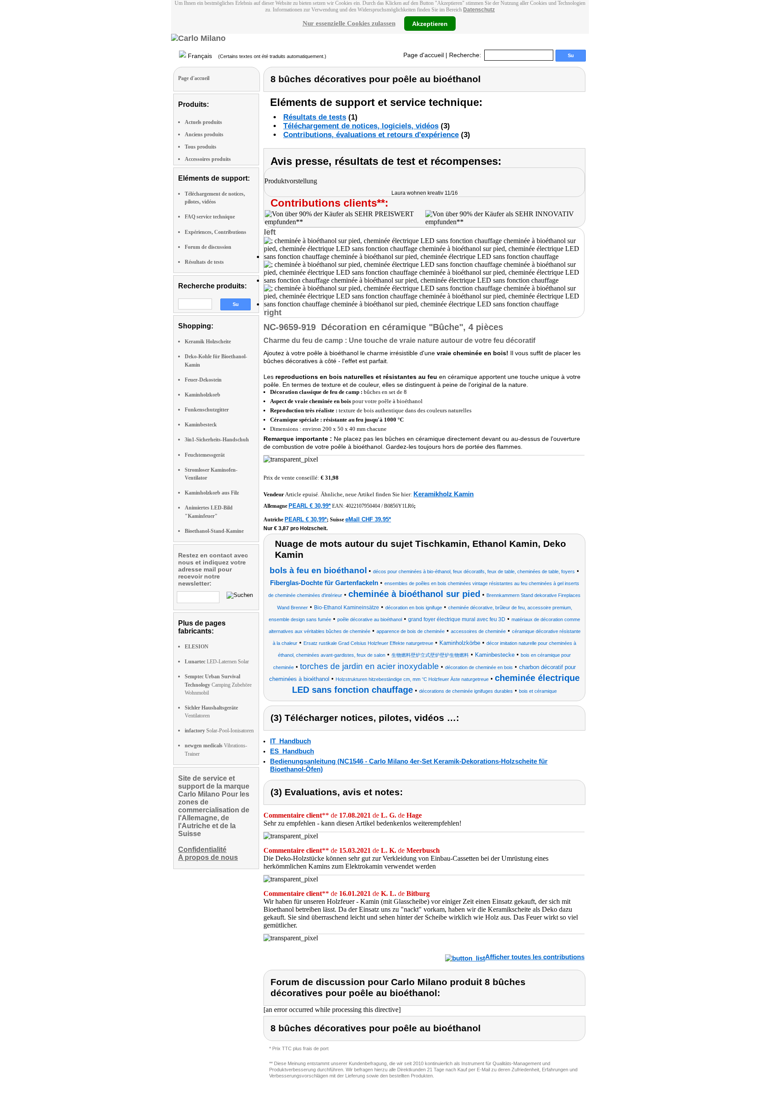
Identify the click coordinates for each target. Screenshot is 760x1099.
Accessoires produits (208, 159)
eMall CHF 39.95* (368, 519)
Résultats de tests (204, 262)
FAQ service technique (210, 217)
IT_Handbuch (290, 741)
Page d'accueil (423, 54)
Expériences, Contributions (215, 232)
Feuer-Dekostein (203, 380)
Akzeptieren (430, 23)
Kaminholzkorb (202, 395)
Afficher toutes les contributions (535, 957)
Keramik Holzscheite (208, 341)
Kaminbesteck (201, 425)
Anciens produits (204, 134)
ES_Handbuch (292, 751)
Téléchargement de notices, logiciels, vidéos (360, 126)
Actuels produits (203, 122)
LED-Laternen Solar (217, 662)
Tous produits (200, 147)
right (272, 312)
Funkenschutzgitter (207, 410)
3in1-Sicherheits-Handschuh (217, 440)
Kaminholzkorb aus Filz (212, 493)
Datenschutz (479, 10)
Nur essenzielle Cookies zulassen (349, 23)
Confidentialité (202, 849)
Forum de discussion (208, 247)
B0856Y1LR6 (399, 506)
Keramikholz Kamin (443, 494)
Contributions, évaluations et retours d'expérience (371, 135)
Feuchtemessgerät (205, 455)
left (270, 232)
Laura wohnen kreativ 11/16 (424, 193)
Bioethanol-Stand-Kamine (214, 531)
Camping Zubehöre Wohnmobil (218, 684)
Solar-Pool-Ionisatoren (219, 731)
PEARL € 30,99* (310, 505)
